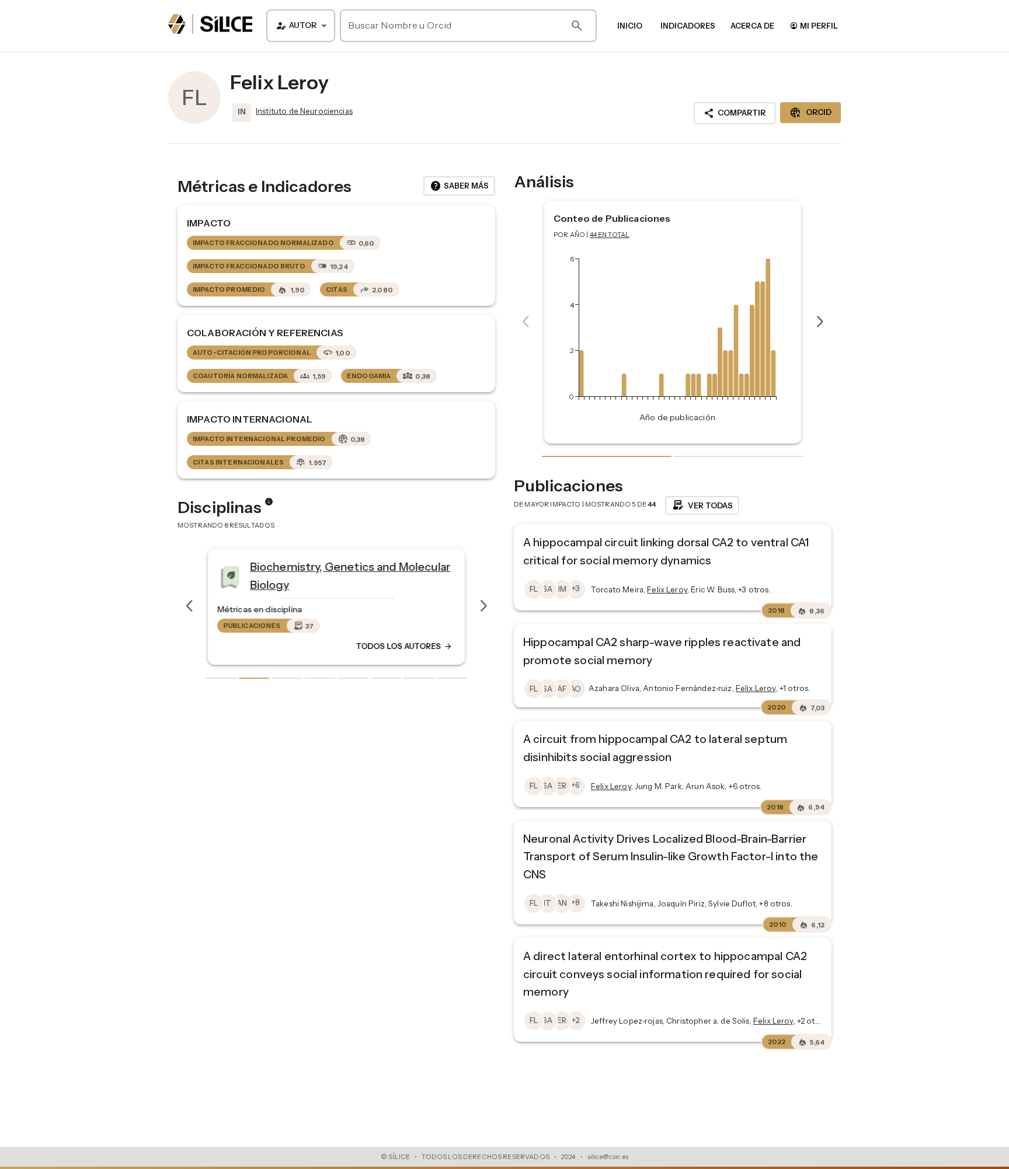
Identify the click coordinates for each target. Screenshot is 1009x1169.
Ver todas (702, 505)
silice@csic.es (607, 1157)
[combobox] (300, 25)
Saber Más (459, 186)
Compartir (735, 113)
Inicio (629, 25)
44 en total (610, 235)
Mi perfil (813, 25)
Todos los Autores (404, 646)
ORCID (810, 113)
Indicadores (687, 25)
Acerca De (752, 25)
